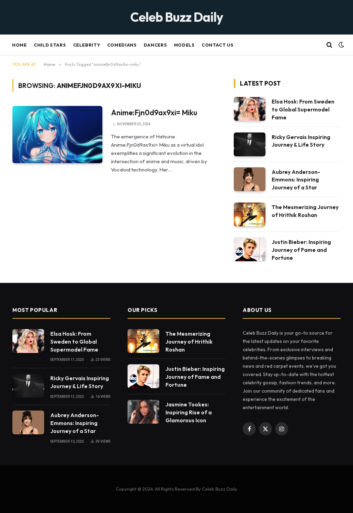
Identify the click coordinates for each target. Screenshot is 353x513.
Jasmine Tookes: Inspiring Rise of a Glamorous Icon (188, 412)
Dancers (155, 45)
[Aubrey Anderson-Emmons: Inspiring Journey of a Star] (249, 179)
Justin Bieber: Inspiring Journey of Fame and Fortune (301, 249)
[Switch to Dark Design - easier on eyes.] (340, 45)
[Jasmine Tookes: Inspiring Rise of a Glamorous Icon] (143, 412)
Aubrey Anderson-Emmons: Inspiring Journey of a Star (296, 179)
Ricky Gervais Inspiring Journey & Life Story (301, 141)
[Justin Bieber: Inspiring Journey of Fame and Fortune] (249, 249)
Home (19, 45)
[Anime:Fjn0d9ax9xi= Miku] (57, 134)
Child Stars (50, 45)
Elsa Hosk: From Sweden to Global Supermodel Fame (303, 109)
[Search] (329, 45)
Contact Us (217, 45)
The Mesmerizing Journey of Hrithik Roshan (305, 211)
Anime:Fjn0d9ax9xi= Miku (154, 112)
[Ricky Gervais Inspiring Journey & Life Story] (249, 144)
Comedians (122, 45)
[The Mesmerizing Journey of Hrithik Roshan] (249, 214)
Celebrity (86, 45)
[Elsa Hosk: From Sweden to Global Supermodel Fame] (249, 109)
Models (184, 45)
